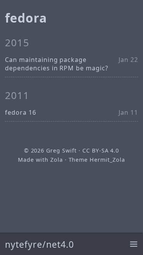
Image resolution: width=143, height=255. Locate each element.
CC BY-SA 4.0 (100, 150)
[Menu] (133, 244)
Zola (56, 159)
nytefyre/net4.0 (39, 244)
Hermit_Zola (107, 159)
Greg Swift (61, 150)
